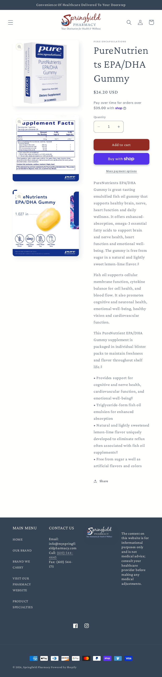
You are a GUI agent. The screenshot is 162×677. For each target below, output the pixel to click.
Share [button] (104, 481)
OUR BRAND (22, 550)
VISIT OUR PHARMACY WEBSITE (22, 584)
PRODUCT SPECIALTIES (23, 604)
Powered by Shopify (63, 667)
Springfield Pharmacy (36, 667)
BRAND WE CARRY (21, 564)
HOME (18, 539)
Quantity (100, 117)
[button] (10, 22)
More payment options (121, 171)
